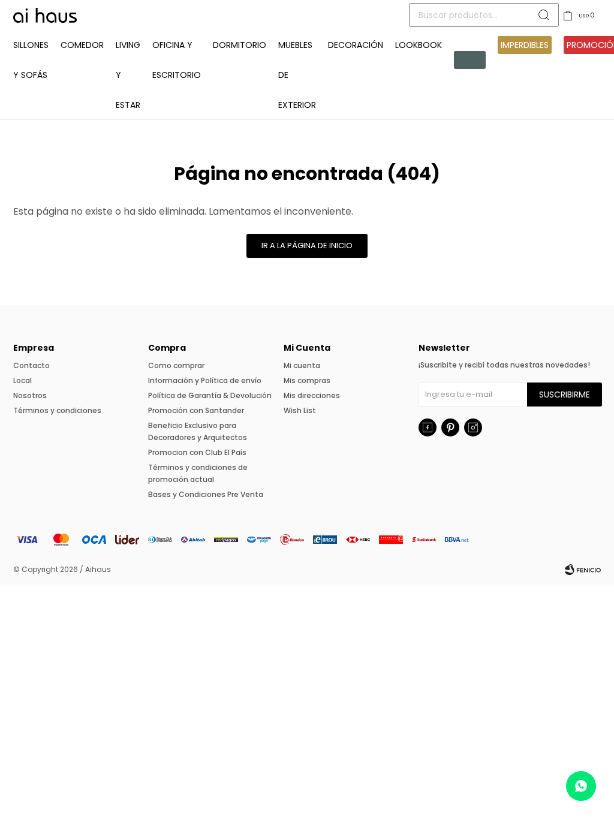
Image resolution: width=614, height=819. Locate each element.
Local (22, 380)
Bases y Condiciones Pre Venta (205, 494)
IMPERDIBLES (525, 45)
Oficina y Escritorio (176, 60)
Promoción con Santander (196, 410)
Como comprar (176, 365)
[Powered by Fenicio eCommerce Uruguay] (583, 570)
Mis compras (307, 380)
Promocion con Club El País (197, 452)
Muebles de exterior (297, 75)
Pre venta (470, 60)
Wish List (300, 410)
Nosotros (30, 395)
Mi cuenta (302, 365)
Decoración (355, 45)
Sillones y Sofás (31, 60)
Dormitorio (239, 45)
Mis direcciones (312, 395)
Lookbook (418, 45)
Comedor (82, 45)
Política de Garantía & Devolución (210, 395)
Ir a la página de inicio (307, 245)
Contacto (31, 365)
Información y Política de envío (204, 380)
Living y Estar (128, 75)
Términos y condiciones (57, 410)
